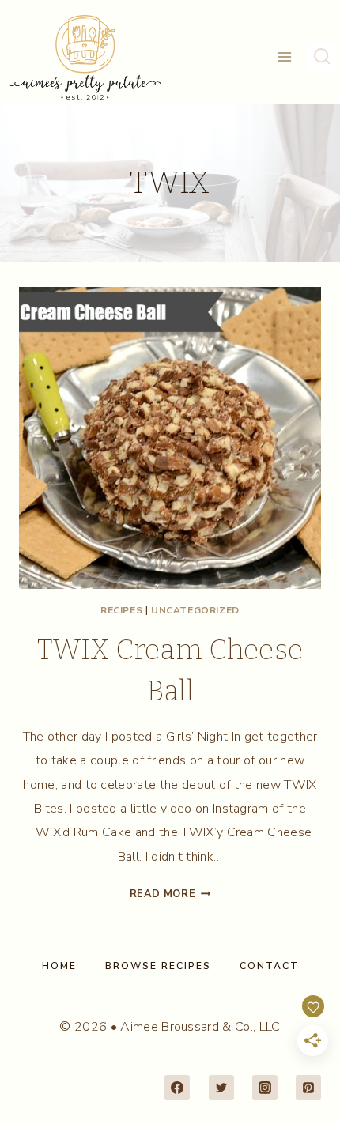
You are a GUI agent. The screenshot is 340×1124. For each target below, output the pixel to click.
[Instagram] (265, 1087)
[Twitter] (221, 1087)
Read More (170, 894)
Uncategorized (195, 610)
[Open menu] (285, 57)
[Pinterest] (308, 1087)
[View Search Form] (322, 57)
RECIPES (121, 610)
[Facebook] (177, 1087)
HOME (59, 966)
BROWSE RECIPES (158, 966)
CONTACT (269, 966)
